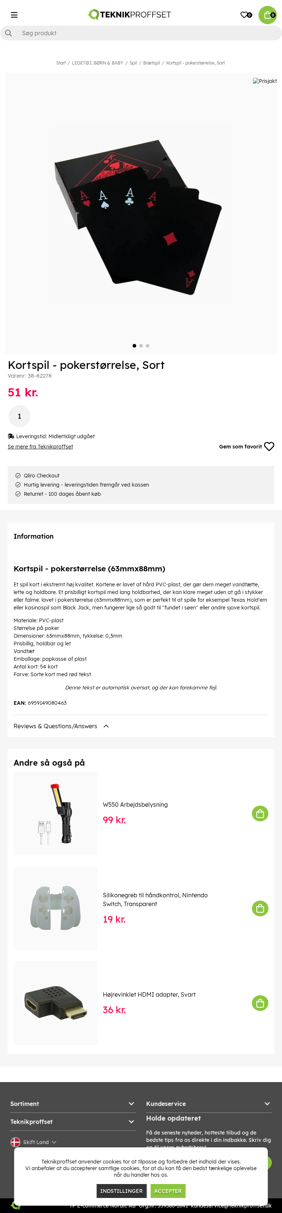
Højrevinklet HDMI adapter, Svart (149, 994)
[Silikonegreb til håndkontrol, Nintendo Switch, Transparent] (61, 908)
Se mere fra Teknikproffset (40, 446)
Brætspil (151, 63)
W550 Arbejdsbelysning (135, 804)
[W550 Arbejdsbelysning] (61, 813)
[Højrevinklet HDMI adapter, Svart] (61, 1003)
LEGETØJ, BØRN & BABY (97, 63)
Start (61, 63)
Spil (133, 63)
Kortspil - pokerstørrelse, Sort (195, 63)
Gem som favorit (240, 446)
